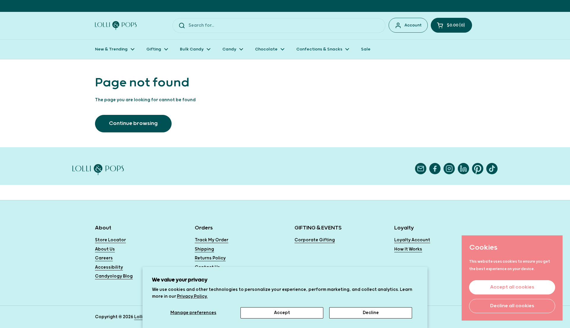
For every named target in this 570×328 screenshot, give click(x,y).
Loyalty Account (412, 240)
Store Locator (110, 240)
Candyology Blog (114, 276)
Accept (282, 312)
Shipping (204, 249)
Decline (371, 312)
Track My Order (211, 240)
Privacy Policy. (192, 296)
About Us (105, 249)
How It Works (408, 249)
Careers (104, 258)
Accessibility (109, 267)
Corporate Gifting (314, 240)
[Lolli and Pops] (116, 25)
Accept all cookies (512, 287)
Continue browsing (133, 123)
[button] (451, 25)
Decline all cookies (512, 306)
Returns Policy (210, 258)
